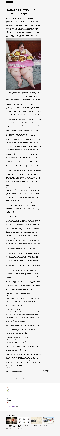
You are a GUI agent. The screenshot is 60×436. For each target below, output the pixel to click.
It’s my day (9, 2)
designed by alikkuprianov (49, 433)
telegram (23, 433)
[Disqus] (23, 397)
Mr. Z (12, 6)
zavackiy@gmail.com (9, 433)
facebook (34, 433)
